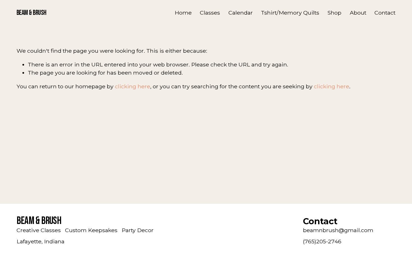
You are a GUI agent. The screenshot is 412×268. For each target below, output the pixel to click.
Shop (334, 12)
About (358, 12)
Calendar (240, 12)
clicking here (132, 86)
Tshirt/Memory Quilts (290, 12)
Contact (384, 12)
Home (183, 12)
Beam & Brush (32, 13)
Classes (210, 12)
